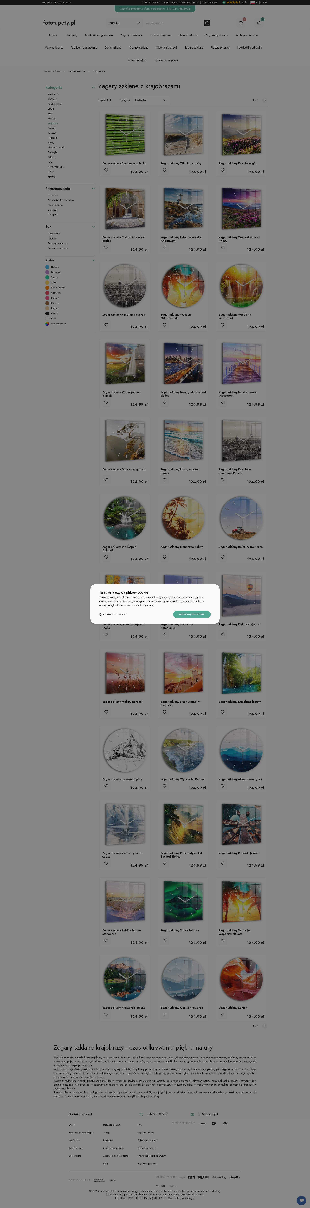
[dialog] (155, 604)
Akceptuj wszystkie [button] (192, 614)
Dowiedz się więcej (142, 605)
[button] (112, 614)
